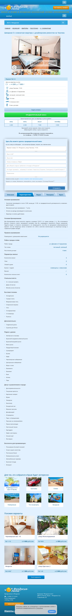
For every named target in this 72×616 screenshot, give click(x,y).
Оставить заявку (61, 8)
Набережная (11, 500)
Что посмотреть (33, 500)
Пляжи (55, 484)
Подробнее (39, 608)
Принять (52, 611)
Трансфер (33, 484)
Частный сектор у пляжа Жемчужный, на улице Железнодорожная (52, 529)
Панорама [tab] (50, 195)
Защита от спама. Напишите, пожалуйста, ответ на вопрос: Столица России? (30, 181)
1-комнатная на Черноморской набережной (19, 529)
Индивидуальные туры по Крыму (11, 484)
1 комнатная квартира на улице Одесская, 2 (52, 559)
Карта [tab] (61, 195)
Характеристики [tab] (25, 195)
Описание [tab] (10, 195)
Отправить (56, 188)
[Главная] (16, 590)
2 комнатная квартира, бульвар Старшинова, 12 (19, 559)
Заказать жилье (14, 604)
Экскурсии (55, 500)
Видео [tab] (38, 195)
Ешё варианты (36, 577)
